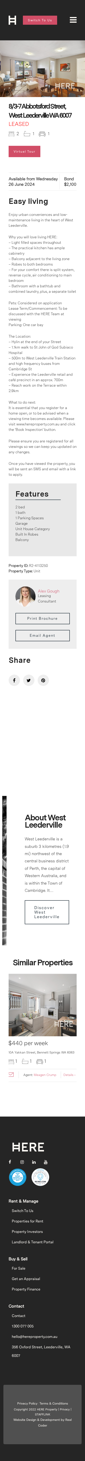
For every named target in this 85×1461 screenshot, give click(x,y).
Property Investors (27, 1231)
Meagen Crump (45, 1075)
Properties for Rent (27, 1221)
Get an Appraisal (26, 1279)
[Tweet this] (28, 680)
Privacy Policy (27, 1403)
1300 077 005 (23, 1326)
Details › (69, 1075)
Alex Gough (48, 591)
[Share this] (14, 680)
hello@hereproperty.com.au (34, 1336)
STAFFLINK (42, 1414)
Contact (18, 1316)
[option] (42, 68)
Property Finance (26, 1289)
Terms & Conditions (53, 1403)
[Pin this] (43, 680)
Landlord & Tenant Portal (32, 1242)
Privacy (65, 1409)
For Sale (18, 1268)
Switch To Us (22, 1211)
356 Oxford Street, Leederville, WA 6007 (41, 1351)
